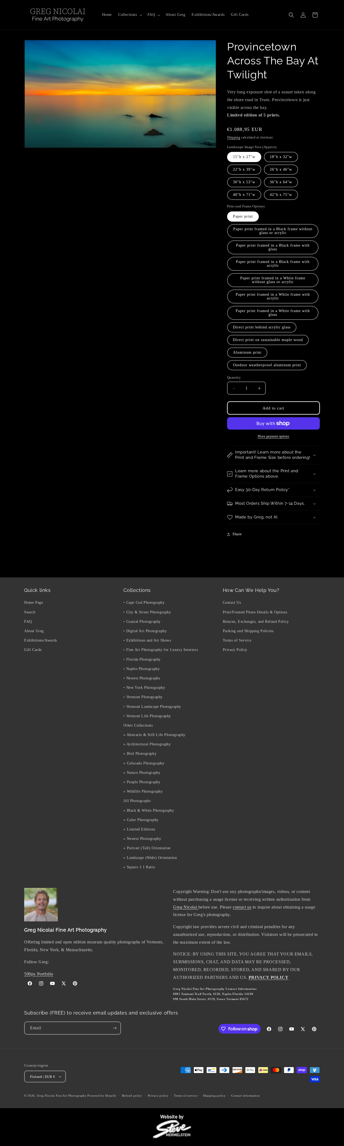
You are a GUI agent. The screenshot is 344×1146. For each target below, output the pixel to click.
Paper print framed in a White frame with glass (273, 313)
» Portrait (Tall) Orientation (146, 848)
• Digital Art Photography (145, 631)
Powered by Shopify (101, 1095)
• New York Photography (144, 688)
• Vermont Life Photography (147, 716)
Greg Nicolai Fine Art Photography (62, 1095)
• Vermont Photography (143, 697)
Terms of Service (237, 640)
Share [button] (237, 534)
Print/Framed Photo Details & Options (255, 612)
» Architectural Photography (147, 744)
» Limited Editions (139, 829)
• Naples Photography (141, 669)
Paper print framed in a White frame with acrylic (273, 296)
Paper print (243, 216)
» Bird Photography (139, 754)
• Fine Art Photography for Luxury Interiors (160, 650)
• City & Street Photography (147, 612)
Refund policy (132, 1095)
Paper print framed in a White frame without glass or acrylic (272, 280)
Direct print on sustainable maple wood (268, 340)
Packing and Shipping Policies (248, 631)
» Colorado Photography (143, 763)
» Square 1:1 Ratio (139, 867)
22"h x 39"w (244, 169)
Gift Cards (33, 650)
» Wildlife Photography (143, 791)
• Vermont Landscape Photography (152, 707)
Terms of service (185, 1095)
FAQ (28, 622)
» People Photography (141, 782)
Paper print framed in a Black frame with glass (273, 247)
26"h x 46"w (281, 169)
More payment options (273, 436)
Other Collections (138, 725)
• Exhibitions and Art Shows (147, 640)
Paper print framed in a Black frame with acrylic (273, 264)
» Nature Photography (141, 773)
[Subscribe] (114, 1028)
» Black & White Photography (148, 810)
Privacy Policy (235, 650)
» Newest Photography (142, 839)
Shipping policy (214, 1095)
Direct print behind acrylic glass (262, 327)
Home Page (33, 603)
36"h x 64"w (281, 182)
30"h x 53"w (244, 182)
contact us (242, 907)
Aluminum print (247, 352)
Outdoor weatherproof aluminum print (267, 365)
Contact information (245, 1095)
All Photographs (136, 801)
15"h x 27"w (244, 157)
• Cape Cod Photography (143, 603)
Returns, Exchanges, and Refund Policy (256, 622)
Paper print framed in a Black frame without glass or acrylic (273, 231)
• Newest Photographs (141, 678)
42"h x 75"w (281, 195)
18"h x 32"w (281, 157)
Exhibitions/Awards (40, 640)
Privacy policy (158, 1095)
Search (29, 612)
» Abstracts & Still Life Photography (154, 735)
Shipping (233, 137)
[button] (129, 14)
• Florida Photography (142, 659)
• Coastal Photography (142, 622)
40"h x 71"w (244, 195)
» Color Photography (140, 820)
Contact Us (232, 603)
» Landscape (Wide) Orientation (150, 858)
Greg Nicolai (185, 907)
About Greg (34, 631)
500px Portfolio (38, 974)
